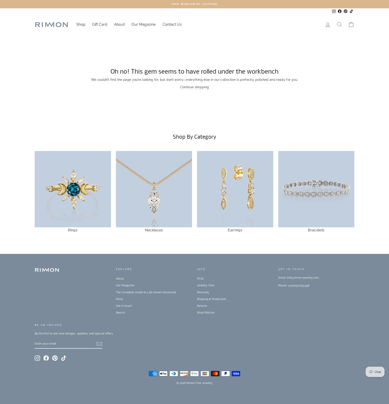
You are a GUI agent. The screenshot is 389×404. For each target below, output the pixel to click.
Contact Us (172, 24)
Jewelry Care (205, 285)
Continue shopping (194, 87)
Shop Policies (206, 312)
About (119, 24)
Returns (202, 305)
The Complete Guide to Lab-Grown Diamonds (146, 292)
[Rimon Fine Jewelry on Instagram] (37, 358)
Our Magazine (143, 24)
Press (119, 299)
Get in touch (124, 305)
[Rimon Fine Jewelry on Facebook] (46, 358)
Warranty (203, 292)
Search (120, 312)
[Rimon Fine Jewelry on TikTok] (63, 358)
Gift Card (99, 24)
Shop (80, 24)
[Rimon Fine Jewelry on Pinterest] (55, 358)
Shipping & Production (211, 299)
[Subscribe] (99, 344)
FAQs (200, 278)
